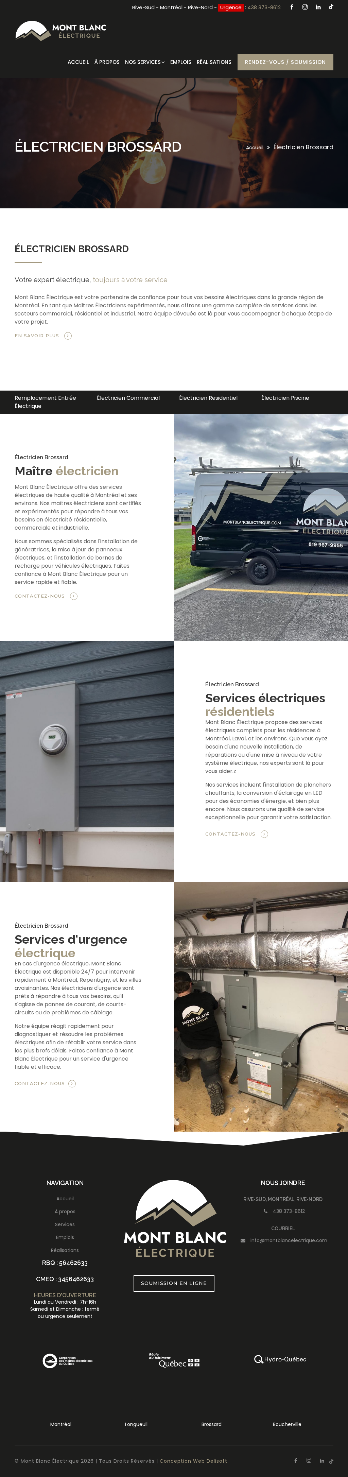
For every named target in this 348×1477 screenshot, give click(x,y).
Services (65, 1224)
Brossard (136, 1424)
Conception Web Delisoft (193, 1461)
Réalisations (214, 62)
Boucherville (211, 1424)
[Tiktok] (331, 6)
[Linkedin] (319, 7)
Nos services (143, 62)
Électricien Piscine (264, 398)
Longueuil (61, 1424)
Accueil (78, 62)
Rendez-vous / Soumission (285, 62)
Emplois (180, 62)
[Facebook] (292, 7)
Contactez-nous (41, 596)
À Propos (107, 62)
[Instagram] (305, 7)
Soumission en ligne (174, 1283)
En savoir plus (38, 335)
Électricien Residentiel (187, 398)
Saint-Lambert (287, 1424)
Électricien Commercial (107, 398)
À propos (65, 1211)
